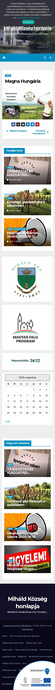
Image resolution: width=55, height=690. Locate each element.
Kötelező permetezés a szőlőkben (26, 204)
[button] (45, 57)
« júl (7, 421)
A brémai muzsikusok (38, 132)
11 (8, 401)
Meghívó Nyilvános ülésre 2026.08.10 (22, 234)
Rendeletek (7, 684)
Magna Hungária (18, 131)
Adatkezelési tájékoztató (13, 643)
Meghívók (22, 656)
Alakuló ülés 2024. (34, 643)
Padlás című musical (11, 663)
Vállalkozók (20, 229)
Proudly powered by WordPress (17, 625)
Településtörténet (10, 677)
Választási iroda (9, 670)
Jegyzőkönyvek (9, 656)
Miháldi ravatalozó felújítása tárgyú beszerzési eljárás (22, 568)
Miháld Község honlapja (27, 28)
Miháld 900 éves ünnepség (41, 656)
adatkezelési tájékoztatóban (28, 18)
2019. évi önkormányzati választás (24, 636)
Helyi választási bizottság (26, 650)
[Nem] (51, 13)
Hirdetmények (45, 650)
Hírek (8, 75)
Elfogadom (28, 22)
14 (27, 401)
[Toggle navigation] (50, 57)
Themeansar (27, 629)
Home (4, 636)
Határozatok (7, 650)
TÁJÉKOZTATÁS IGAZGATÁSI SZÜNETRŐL (20, 174)
